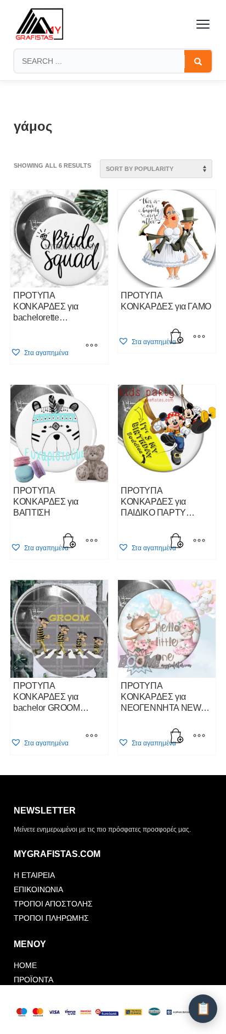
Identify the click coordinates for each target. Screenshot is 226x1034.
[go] (198, 61)
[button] (39, 352)
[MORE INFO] (199, 337)
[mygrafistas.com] (39, 24)
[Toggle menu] (203, 24)
